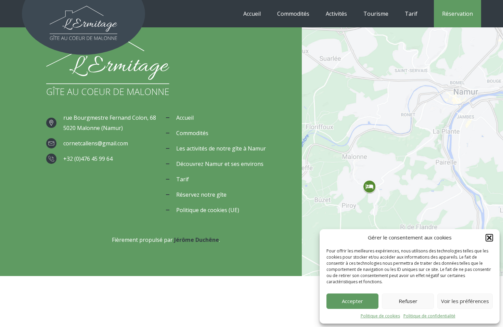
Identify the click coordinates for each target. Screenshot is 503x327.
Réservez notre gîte (201, 194)
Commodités (293, 13)
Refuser (408, 301)
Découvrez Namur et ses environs (219, 164)
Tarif (411, 13)
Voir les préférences (465, 301)
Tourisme (375, 13)
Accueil (252, 13)
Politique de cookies (380, 316)
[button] (489, 237)
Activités (336, 13)
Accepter (352, 301)
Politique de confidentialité (429, 316)
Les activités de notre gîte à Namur (221, 148)
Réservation (457, 13)
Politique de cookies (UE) (207, 210)
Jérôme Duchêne (196, 240)
